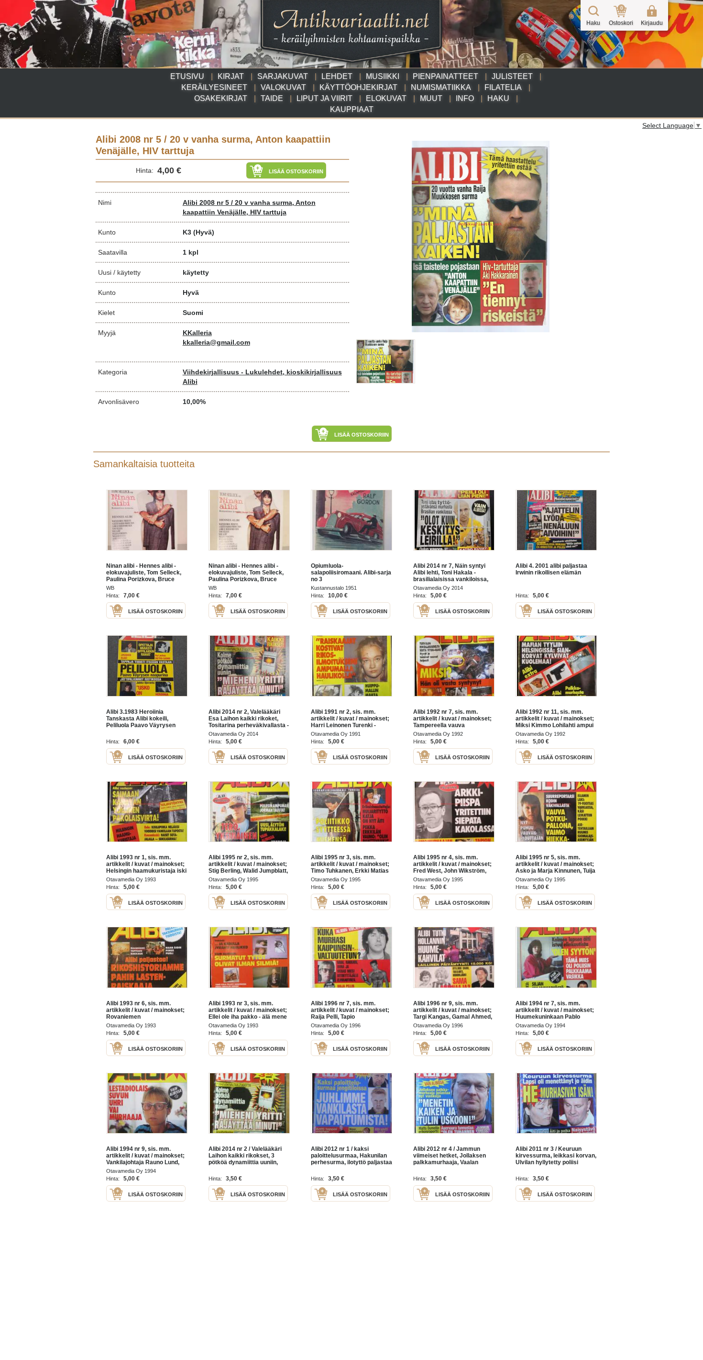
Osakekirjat (220, 98)
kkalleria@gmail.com (216, 342)
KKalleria (197, 333)
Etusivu (187, 76)
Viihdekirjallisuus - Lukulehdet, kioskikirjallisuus (262, 372)
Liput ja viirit (324, 98)
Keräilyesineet (214, 87)
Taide (272, 98)
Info (465, 98)
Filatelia (503, 87)
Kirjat (231, 76)
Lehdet (336, 76)
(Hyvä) (203, 232)
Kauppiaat (351, 109)
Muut (431, 98)
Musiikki (382, 76)
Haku (498, 98)
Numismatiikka (441, 87)
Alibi (190, 381)
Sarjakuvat (282, 76)
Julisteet (512, 76)
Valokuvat (283, 87)
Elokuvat (386, 98)
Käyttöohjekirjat (358, 87)
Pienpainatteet (445, 76)
